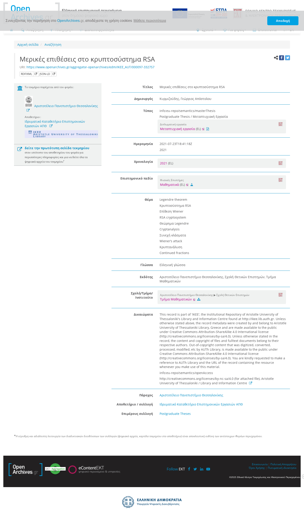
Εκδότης (146, 277)
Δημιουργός (143, 99)
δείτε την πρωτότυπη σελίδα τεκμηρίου (57, 148)
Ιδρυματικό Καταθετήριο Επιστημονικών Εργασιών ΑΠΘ (201, 404)
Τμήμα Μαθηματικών (176, 299)
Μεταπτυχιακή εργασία (177, 129)
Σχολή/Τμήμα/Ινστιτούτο (142, 295)
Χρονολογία (143, 161)
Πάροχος (146, 395)
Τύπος (148, 111)
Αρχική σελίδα (28, 44)
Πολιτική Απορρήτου (283, 464)
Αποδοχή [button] (283, 21)
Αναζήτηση (52, 44)
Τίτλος (147, 87)
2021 (164, 163)
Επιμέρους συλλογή (137, 414)
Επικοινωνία (260, 464)
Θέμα (149, 199)
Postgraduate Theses (175, 414)
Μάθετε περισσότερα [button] (150, 21)
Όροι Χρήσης (257, 467)
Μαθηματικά (169, 184)
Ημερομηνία (143, 144)
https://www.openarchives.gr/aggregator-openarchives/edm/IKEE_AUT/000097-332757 (90, 67)
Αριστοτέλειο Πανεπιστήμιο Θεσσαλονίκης (66, 106)
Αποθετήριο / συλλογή (135, 404)
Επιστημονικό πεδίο (136, 178)
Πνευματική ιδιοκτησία (282, 467)
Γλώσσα (146, 265)
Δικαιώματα (143, 314)
